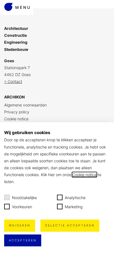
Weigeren (19, 225)
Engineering (15, 42)
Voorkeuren (22, 206)
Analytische (75, 197)
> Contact (13, 81)
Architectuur (16, 28)
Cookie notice (16, 118)
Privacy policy (16, 111)
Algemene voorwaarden (25, 105)
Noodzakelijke (24, 197)
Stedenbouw (16, 49)
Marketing (73, 206)
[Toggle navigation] (16, 0)
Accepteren (23, 240)
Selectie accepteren (70, 225)
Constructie (15, 35)
